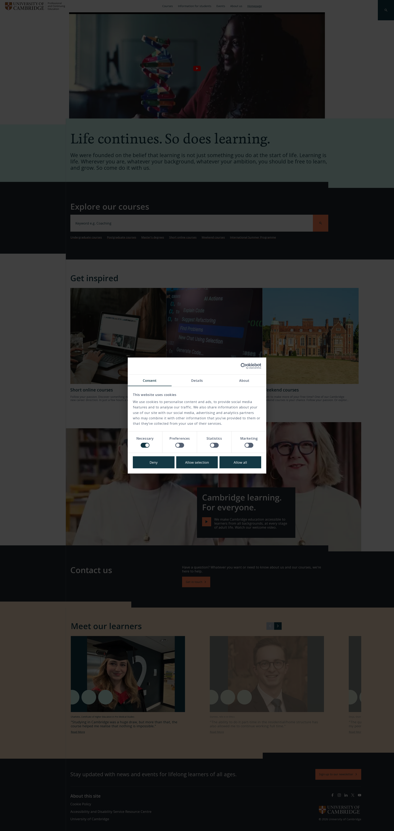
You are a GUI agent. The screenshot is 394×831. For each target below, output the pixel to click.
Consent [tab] (150, 380)
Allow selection (197, 462)
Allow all (240, 462)
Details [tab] (197, 380)
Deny (154, 462)
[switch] (179, 445)
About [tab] (244, 380)
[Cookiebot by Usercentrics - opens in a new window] (247, 366)
